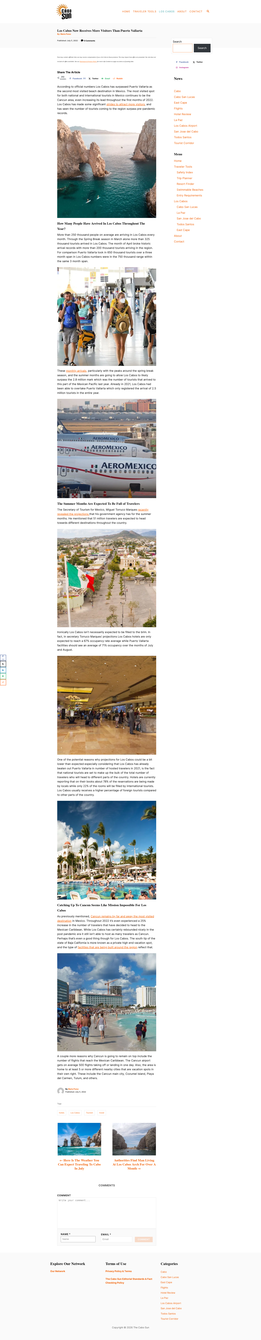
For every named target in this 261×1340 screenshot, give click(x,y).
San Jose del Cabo (186, 131)
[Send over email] (3, 676)
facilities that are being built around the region (107, 947)
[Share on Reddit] (3, 682)
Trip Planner (184, 178)
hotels (61, 1113)
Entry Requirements (189, 195)
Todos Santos (182, 137)
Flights (178, 108)
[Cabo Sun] (73, 11)
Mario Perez (65, 34)
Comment (64, 1195)
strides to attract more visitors (125, 104)
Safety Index (185, 172)
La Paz (178, 120)
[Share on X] (3, 664)
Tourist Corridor (184, 143)
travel (101, 1113)
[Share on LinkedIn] (3, 670)
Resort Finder (185, 184)
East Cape (180, 102)
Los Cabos (75, 1113)
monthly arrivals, (76, 370)
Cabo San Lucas (184, 97)
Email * (106, 1234)
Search (177, 41)
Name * (66, 1234)
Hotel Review (182, 114)
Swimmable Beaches (190, 189)
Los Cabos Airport (185, 125)
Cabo (177, 91)
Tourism (89, 1113)
